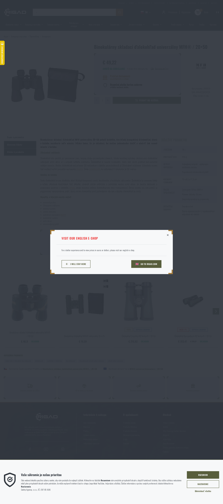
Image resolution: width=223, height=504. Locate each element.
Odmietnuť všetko (203, 491)
